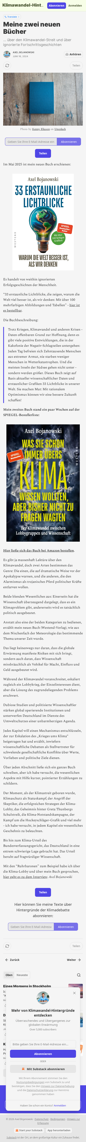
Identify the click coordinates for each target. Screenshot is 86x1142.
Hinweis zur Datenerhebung (57, 1086)
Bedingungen (57, 1119)
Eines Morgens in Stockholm (27, 986)
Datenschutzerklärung (40, 1090)
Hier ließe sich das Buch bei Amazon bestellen (38, 550)
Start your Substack (30, 1130)
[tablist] (16, 975)
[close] (74, 993)
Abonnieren (56, 5)
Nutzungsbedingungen (30, 1082)
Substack (12, 1137)
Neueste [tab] (22, 975)
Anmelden (75, 5)
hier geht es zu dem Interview (25, 877)
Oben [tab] (9, 975)
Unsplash (60, 129)
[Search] (79, 975)
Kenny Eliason (41, 129)
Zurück (14, 960)
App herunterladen (59, 1130)
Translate (12, 16)
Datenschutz (42, 1119)
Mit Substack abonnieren (46, 1069)
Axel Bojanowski (23, 52)
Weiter (71, 960)
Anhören (75, 54)
